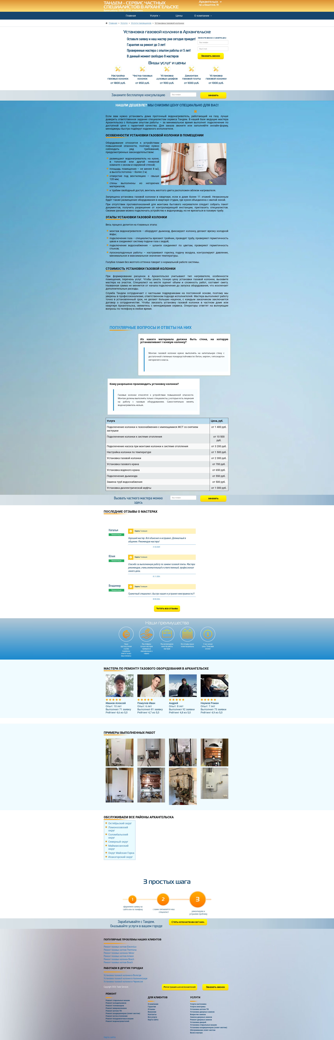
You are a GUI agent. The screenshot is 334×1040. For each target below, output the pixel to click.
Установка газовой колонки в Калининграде (125, 978)
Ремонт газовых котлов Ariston (119, 956)
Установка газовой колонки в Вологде (122, 975)
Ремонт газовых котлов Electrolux (120, 946)
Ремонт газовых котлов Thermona (120, 949)
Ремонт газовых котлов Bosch (118, 962)
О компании (202, 15)
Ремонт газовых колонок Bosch (119, 959)
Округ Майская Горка (121, 852)
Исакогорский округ (120, 857)
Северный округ (118, 841)
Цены (179, 15)
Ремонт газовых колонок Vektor (119, 952)
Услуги (154, 15)
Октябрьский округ (120, 823)
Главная (131, 15)
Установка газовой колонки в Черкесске (123, 981)
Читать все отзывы (167, 608)
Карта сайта (110, 1037)
